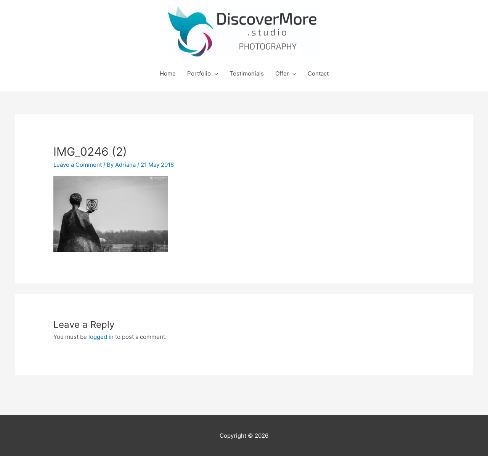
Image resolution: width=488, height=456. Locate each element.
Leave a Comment (77, 164)
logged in (101, 336)
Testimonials (247, 73)
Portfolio (199, 73)
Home (168, 73)
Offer (282, 73)
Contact (318, 73)
